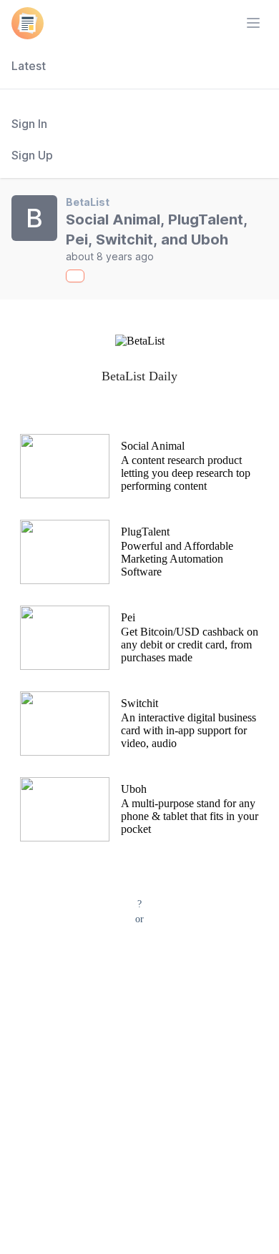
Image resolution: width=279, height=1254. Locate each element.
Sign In (29, 124)
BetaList (87, 202)
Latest (28, 66)
